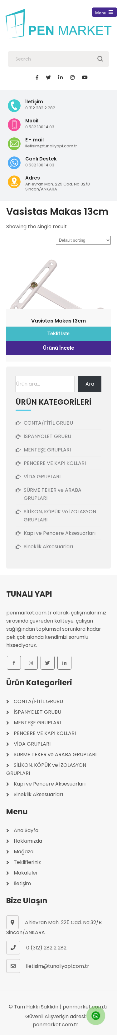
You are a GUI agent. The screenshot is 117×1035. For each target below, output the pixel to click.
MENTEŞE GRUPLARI (47, 449)
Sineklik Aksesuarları (48, 546)
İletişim (22, 883)
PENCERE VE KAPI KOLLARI (55, 463)
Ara (89, 383)
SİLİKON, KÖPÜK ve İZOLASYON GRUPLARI (60, 515)
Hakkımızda (28, 841)
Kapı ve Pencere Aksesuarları (59, 533)
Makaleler (26, 872)
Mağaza (23, 851)
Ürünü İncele (58, 348)
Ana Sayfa (26, 830)
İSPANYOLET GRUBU (47, 436)
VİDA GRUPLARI (42, 476)
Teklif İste (58, 333)
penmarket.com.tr (85, 1006)
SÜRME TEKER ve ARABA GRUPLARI (52, 494)
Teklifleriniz (27, 862)
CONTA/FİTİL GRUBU (48, 422)
